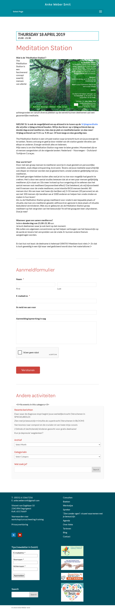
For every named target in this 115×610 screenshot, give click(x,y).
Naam (20, 279)
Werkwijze (68, 505)
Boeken (66, 501)
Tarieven (67, 528)
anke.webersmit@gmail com (26, 500)
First (18, 289)
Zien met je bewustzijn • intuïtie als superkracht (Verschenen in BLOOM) (49, 420)
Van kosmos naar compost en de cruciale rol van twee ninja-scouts (46, 424)
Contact (66, 536)
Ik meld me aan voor (26, 307)
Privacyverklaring (20, 524)
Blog (65, 532)
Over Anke (68, 524)
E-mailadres (23, 295)
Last (59, 289)
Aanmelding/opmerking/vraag (31, 318)
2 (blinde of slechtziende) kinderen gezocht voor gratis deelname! (45, 428)
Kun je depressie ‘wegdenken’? (28, 433)
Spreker (66, 509)
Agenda (66, 520)
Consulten (67, 497)
